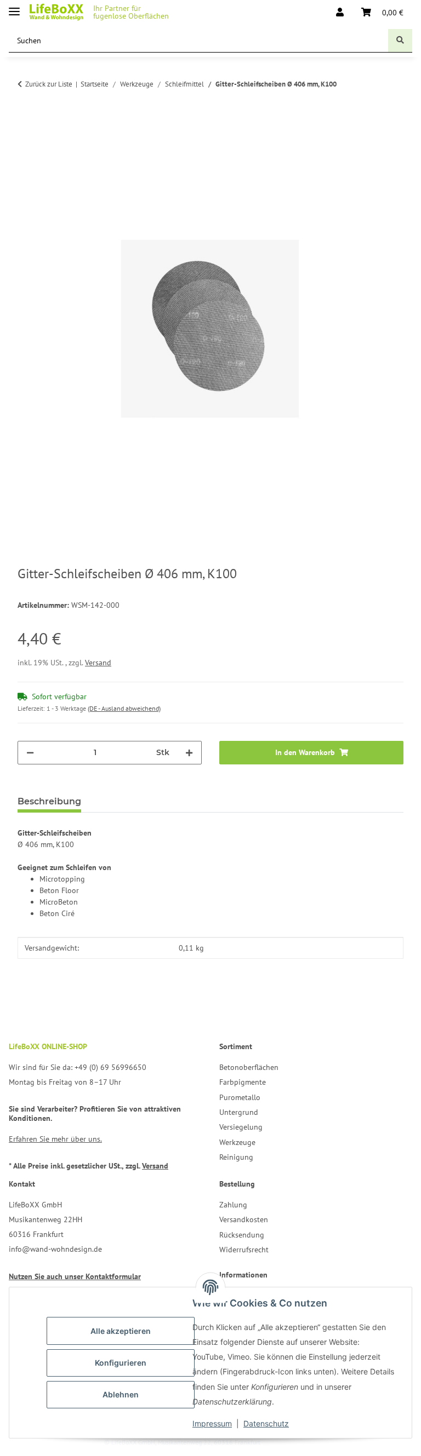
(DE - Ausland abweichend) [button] (124, 708)
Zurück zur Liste (48, 84)
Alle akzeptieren (120, 1331)
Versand (98, 662)
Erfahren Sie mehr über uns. (55, 1139)
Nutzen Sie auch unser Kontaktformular (75, 1276)
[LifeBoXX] (56, 12)
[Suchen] (400, 41)
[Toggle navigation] (14, 7)
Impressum (212, 1423)
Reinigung (236, 1157)
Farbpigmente (242, 1082)
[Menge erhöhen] (189, 752)
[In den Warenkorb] (26, 131)
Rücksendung (241, 1235)
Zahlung (233, 1205)
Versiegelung (241, 1127)
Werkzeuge (237, 1142)
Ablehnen (121, 1394)
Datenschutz (266, 1423)
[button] (339, 12)
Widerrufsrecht (244, 1249)
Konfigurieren (120, 1362)
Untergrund (238, 1112)
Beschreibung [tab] (49, 801)
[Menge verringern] (30, 752)
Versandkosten (243, 1219)
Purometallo (239, 1097)
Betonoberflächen (248, 1067)
